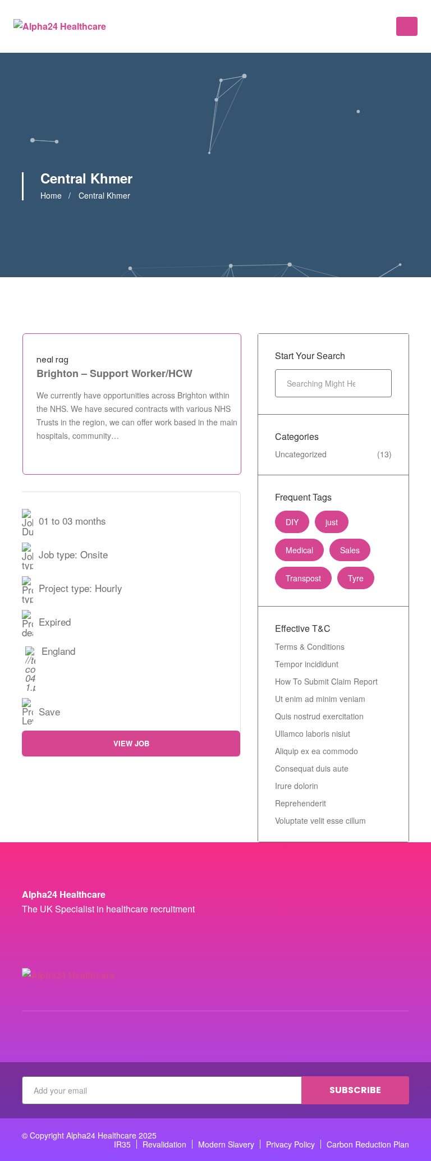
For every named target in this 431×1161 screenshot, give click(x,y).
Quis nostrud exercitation (319, 716)
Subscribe (355, 1090)
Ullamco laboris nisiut (312, 733)
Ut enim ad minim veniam (320, 698)
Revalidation (164, 1144)
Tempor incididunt (306, 663)
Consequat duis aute (312, 768)
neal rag (52, 359)
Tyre (356, 578)
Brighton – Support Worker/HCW (114, 373)
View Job (131, 743)
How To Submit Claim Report (326, 681)
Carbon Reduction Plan (368, 1144)
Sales (350, 550)
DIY (292, 521)
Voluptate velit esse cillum (320, 820)
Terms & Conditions (310, 646)
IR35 (122, 1144)
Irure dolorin (296, 785)
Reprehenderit (300, 803)
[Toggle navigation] (407, 26)
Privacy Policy (290, 1144)
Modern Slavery (226, 1144)
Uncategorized (301, 454)
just (331, 521)
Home (51, 195)
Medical (299, 550)
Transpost (303, 578)
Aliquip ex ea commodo (316, 750)
